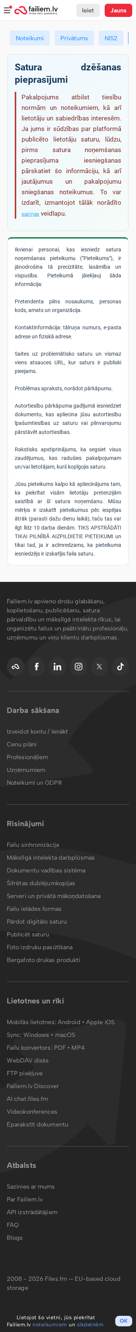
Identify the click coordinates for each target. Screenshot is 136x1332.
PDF (60, 1047)
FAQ (13, 1224)
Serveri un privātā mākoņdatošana (53, 896)
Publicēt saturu (28, 934)
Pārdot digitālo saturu (37, 921)
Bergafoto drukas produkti (43, 960)
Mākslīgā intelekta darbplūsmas (51, 857)
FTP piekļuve (25, 1073)
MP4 (77, 1047)
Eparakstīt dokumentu (37, 1124)
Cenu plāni (22, 744)
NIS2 (111, 38)
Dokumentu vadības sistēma (46, 870)
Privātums (74, 38)
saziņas (30, 214)
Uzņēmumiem (26, 769)
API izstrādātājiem (32, 1212)
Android (70, 1022)
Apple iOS (100, 1022)
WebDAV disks (28, 1060)
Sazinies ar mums (31, 1186)
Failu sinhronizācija (33, 844)
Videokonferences (32, 1111)
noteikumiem (49, 1324)
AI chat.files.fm (27, 1098)
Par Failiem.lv (25, 1199)
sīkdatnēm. (91, 1324)
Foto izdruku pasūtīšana (40, 947)
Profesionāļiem (27, 757)
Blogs (15, 1237)
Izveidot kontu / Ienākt (37, 731)
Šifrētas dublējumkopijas (41, 883)
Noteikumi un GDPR (34, 782)
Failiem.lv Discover (33, 1086)
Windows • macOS (49, 1034)
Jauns (118, 10)
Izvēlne (7, 10)
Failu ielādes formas (34, 908)
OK (124, 1321)
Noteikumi (30, 38)
